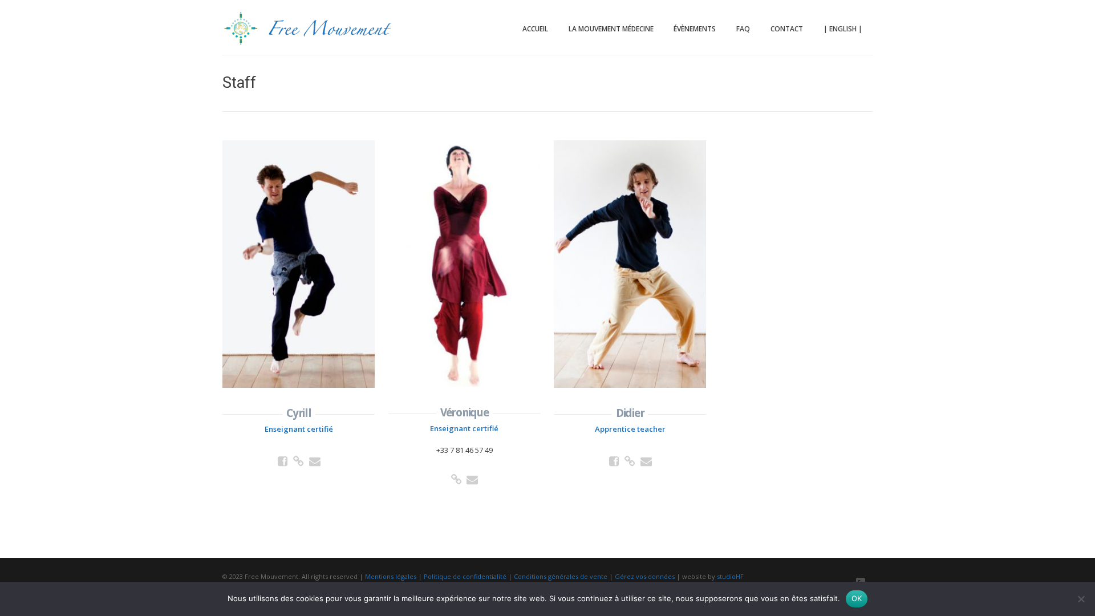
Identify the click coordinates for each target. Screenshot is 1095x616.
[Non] (1080, 599)
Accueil (535, 29)
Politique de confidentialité (465, 576)
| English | (843, 29)
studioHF (730, 576)
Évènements (695, 29)
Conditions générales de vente (560, 576)
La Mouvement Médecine (611, 29)
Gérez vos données (645, 576)
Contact (786, 29)
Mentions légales (390, 576)
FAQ (743, 29)
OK (856, 598)
